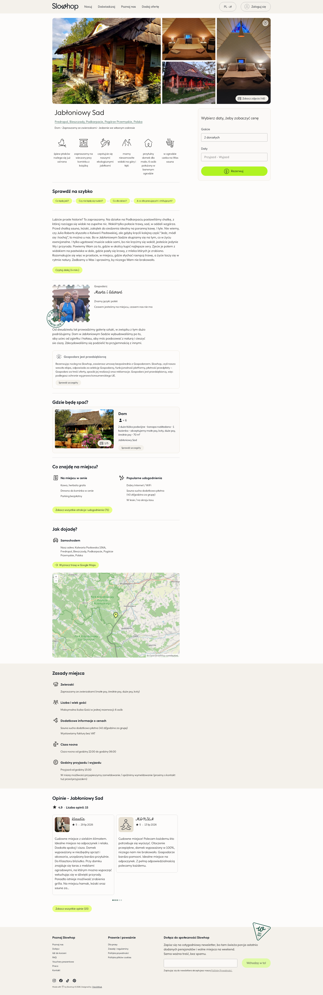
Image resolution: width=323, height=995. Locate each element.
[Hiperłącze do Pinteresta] (74, 980)
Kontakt (56, 970)
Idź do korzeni (59, 953)
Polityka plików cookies (119, 957)
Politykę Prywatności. (221, 970)
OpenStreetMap (157, 655)
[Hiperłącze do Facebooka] (61, 980)
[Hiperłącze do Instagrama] (54, 980)
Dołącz (55, 948)
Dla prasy (112, 944)
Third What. (97, 987)
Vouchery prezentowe (63, 961)
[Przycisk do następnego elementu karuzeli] (167, 855)
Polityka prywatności (118, 953)
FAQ (54, 957)
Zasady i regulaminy (118, 948)
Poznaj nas (57, 944)
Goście (205, 129)
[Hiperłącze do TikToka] (68, 980)
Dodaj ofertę (150, 6)
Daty (204, 148)
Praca (55, 966)
